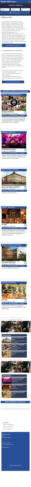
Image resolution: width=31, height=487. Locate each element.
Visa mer (4, 115)
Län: (1, 7)
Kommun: (13, 7)
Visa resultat (15, 13)
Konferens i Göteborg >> (8, 426)
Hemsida (22, 115)
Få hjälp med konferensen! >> (13, 81)
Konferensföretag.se (8, 1)
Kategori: (23, 7)
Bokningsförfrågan (13, 115)
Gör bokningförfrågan (13, 45)
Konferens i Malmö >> (8, 429)
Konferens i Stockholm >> (9, 424)
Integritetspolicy (5, 447)
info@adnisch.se (9, 444)
